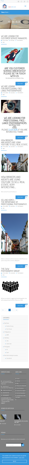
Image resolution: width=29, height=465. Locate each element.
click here (13, 129)
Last (16, 310)
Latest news (8, 343)
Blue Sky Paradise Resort (21, 393)
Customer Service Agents (21, 390)
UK (7, 349)
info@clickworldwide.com (7, 390)
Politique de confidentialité (21, 385)
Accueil (18, 378)
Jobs (7, 340)
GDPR (7, 335)
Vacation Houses (9, 326)
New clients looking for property (11, 355)
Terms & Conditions (20, 388)
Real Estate (6, 323)
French (2, 0)
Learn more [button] (21, 457)
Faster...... (7, 12)
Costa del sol (9, 358)
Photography (7, 346)
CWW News (6, 338)
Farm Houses (9, 329)
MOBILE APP (2, 421)
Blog (17, 383)
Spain (7, 352)
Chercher (18, 381)
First (3, 310)
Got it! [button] (14, 461)
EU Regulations (7, 332)
